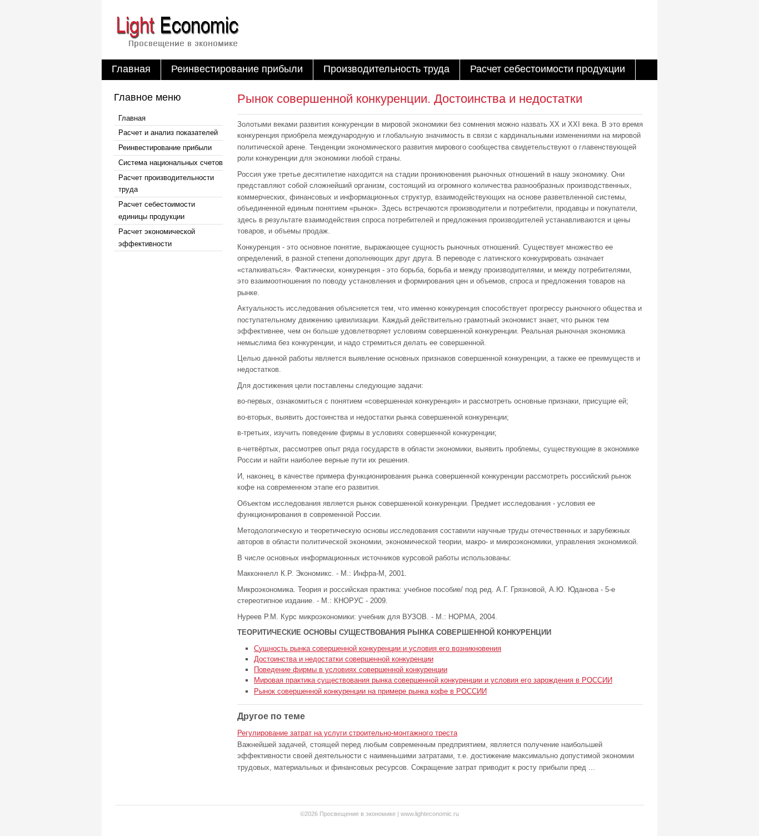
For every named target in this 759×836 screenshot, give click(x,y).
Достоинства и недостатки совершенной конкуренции (343, 659)
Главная (131, 68)
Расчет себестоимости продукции (547, 68)
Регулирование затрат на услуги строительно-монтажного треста (347, 733)
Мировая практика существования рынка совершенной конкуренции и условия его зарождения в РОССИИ (433, 680)
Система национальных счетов (170, 162)
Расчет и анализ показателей (168, 132)
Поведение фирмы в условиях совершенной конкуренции (350, 669)
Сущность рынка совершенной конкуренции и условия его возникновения (377, 648)
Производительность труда (386, 68)
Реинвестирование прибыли (237, 68)
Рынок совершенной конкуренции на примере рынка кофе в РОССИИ (370, 691)
